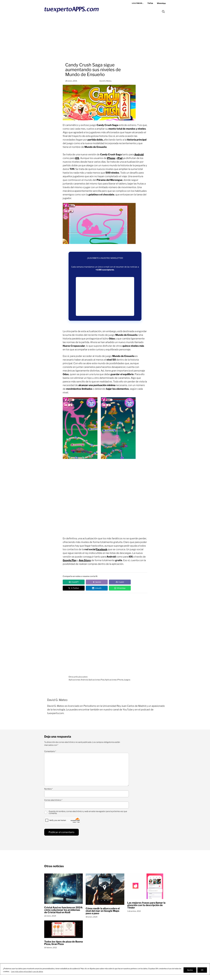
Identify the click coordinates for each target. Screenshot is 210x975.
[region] (105, 969)
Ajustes (190, 970)
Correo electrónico (53, 800)
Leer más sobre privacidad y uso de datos (27, 971)
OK (202, 970)
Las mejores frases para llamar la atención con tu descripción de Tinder (146, 905)
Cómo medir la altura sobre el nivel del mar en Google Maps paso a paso (103, 911)
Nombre (48, 789)
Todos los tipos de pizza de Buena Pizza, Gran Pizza (63, 942)
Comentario (50, 751)
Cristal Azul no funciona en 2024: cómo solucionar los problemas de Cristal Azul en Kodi (63, 910)
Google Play (70, 560)
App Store (85, 560)
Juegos (127, 680)
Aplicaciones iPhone (114, 680)
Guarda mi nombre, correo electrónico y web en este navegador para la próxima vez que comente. (88, 812)
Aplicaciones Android (78, 680)
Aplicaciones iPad (96, 680)
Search (163, 11)
